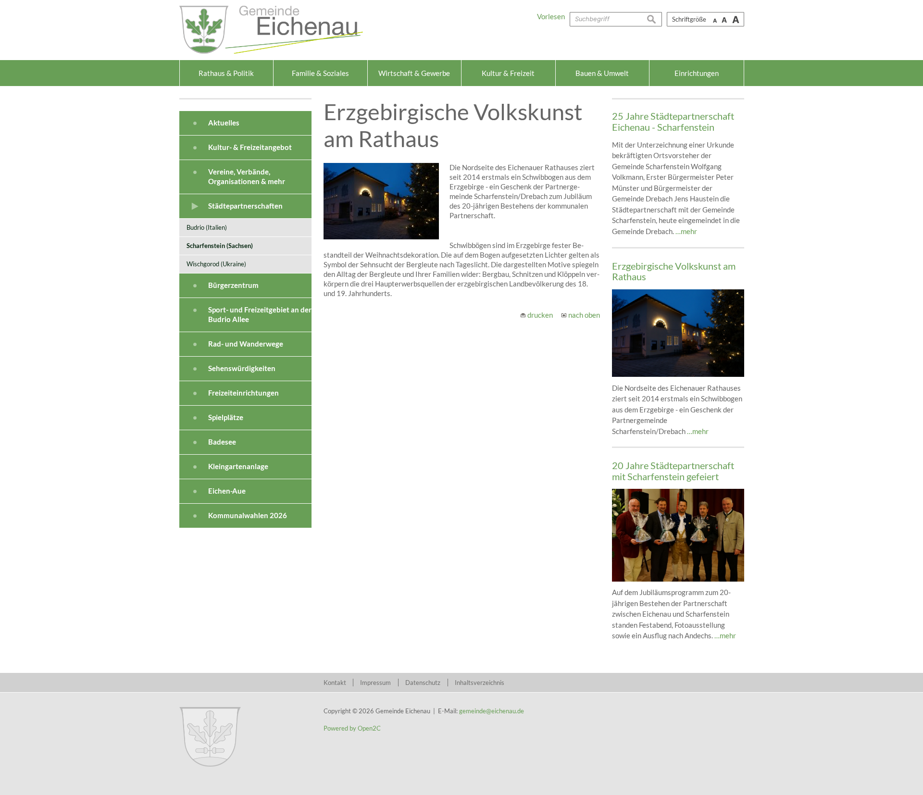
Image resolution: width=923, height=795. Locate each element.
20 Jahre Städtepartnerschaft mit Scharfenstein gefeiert (673, 471)
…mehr (686, 231)
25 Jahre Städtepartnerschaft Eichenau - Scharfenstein (673, 121)
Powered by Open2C (352, 728)
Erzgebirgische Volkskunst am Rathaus (674, 271)
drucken (540, 315)
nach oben (584, 315)
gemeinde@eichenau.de (491, 711)
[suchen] (654, 19)
